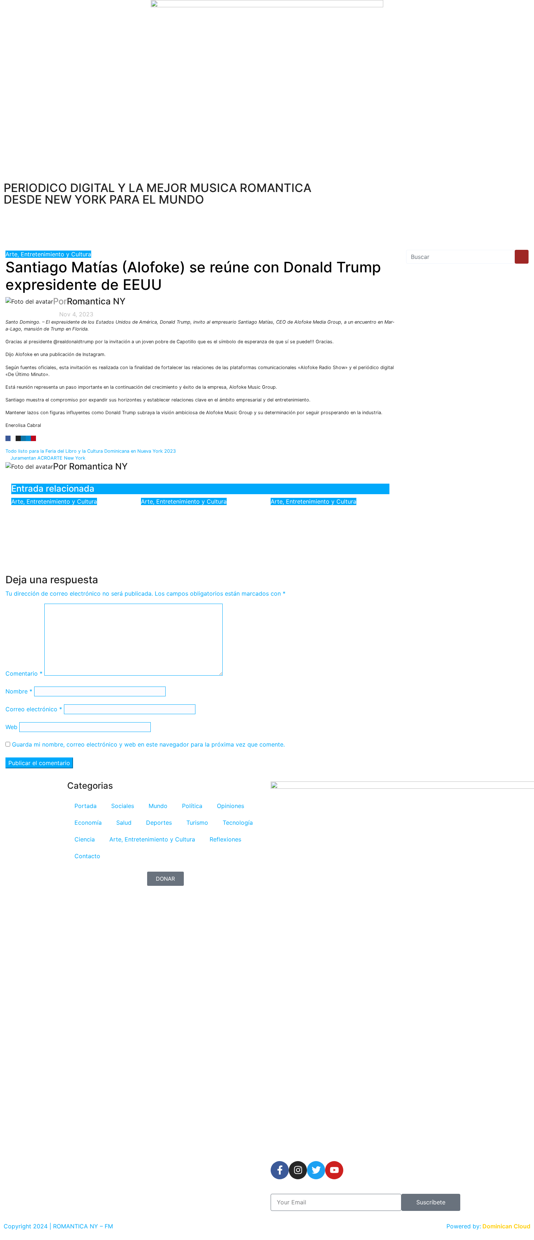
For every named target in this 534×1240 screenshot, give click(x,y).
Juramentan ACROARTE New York (47, 458)
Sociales (122, 805)
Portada (85, 805)
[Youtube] (334, 1170)
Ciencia (84, 839)
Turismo (197, 822)
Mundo (158, 805)
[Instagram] (298, 1170)
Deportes (159, 822)
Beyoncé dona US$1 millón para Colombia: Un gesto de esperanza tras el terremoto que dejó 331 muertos (328, 526)
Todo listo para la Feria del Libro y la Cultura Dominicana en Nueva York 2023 (91, 451)
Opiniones (230, 805)
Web (11, 727)
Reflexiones (225, 839)
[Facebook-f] (280, 1170)
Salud (124, 822)
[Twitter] (316, 1170)
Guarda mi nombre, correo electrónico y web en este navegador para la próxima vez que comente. (148, 744)
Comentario (24, 673)
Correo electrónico (33, 709)
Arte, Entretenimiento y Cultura (48, 254)
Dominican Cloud (505, 1226)
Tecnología (238, 822)
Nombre (18, 691)
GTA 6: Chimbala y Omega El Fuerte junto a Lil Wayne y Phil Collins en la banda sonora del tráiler (200, 526)
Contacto (87, 856)
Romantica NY (96, 301)
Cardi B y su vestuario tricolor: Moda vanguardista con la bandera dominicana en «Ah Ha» (68, 526)
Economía (88, 822)
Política (192, 805)
